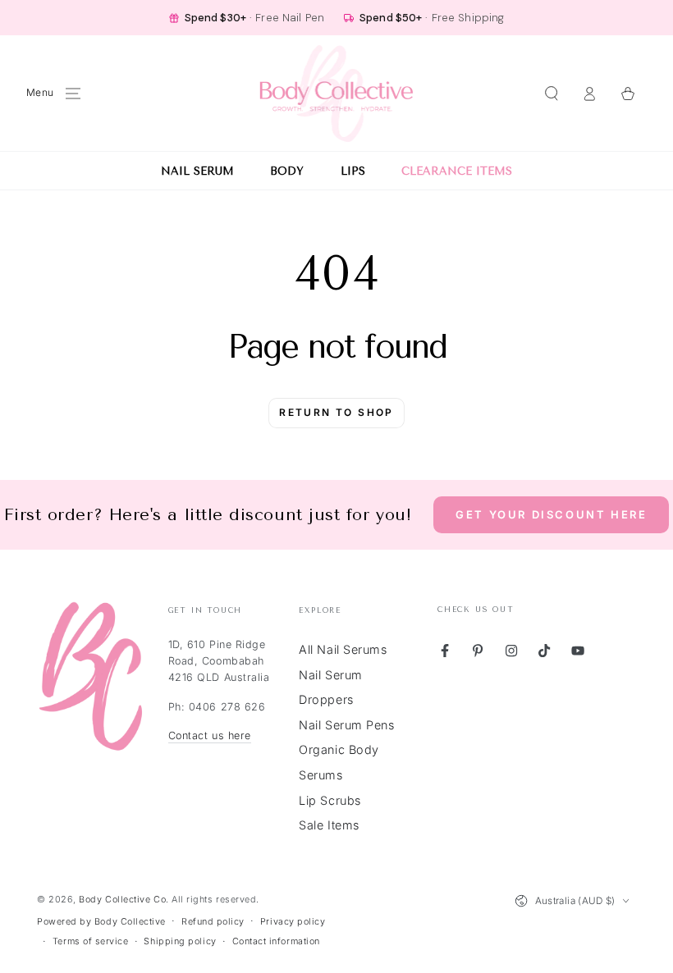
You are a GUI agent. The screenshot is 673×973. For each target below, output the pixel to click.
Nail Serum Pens (346, 725)
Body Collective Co (122, 899)
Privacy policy (293, 921)
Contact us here (209, 735)
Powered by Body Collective (101, 921)
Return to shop (336, 412)
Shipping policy (180, 941)
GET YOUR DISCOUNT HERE (551, 514)
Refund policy (213, 921)
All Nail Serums (343, 649)
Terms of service (91, 941)
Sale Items (329, 825)
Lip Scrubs (329, 800)
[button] (551, 93)
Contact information (276, 941)
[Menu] (73, 93)
